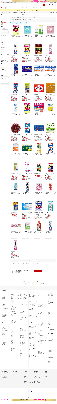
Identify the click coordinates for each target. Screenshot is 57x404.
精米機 (3, 326)
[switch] (8, 61)
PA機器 (21, 310)
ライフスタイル (22, 335)
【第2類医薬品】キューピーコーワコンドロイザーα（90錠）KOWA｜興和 (39, 174)
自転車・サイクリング (50, 293)
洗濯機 (34, 7)
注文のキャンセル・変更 (37, 376)
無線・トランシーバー (14, 308)
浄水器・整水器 (4, 342)
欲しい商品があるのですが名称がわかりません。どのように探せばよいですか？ (21, 270)
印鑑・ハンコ (49, 311)
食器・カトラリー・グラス (32, 295)
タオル (48, 318)
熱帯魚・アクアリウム (41, 336)
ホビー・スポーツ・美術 (23, 330)
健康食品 (30, 353)
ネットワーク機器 (13, 322)
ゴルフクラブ (49, 296)
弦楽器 (21, 319)
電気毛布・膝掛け (4, 314)
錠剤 (1, 45)
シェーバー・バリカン (14, 333)
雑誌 (20, 336)
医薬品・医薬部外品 (31, 327)
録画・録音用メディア (14, 297)
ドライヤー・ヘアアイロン (14, 331)
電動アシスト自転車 (50, 294)
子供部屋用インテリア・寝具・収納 (51, 345)
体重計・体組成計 (13, 348)
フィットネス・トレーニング (51, 302)
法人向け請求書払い (26, 381)
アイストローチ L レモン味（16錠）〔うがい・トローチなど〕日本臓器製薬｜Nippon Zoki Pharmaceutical (50, 114)
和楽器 (21, 320)
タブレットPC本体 (22, 294)
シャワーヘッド (13, 341)
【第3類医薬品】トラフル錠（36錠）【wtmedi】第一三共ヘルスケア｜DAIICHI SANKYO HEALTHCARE (39, 75)
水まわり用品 (31, 306)
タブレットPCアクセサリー (23, 297)
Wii (29, 321)
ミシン (3, 303)
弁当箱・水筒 (31, 300)
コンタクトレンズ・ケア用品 (32, 332)
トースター (3, 327)
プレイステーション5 (31, 310)
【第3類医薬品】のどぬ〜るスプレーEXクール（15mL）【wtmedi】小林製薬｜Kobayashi (27, 135)
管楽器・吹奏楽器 (22, 312)
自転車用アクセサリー (50, 295)
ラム (38, 296)
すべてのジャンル (2, 12)
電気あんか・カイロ (4, 315)
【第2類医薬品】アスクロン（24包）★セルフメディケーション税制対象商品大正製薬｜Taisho (39, 95)
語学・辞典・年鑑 (22, 342)
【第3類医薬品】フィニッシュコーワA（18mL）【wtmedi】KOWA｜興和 (15, 193)
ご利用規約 (46, 376)
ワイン (39, 294)
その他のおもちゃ (40, 318)
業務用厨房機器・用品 (32, 303)
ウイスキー (39, 293)
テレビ (37, 7)
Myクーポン (25, 377)
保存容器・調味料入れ (32, 296)
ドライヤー (17, 7)
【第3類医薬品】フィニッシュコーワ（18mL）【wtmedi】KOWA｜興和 (15, 174)
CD (20, 354)
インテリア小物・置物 (50, 357)
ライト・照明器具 (4, 306)
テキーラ (39, 301)
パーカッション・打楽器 (23, 317)
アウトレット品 (49, 360)
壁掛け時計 (49, 323)
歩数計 (12, 347)
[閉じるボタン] (55, 17)
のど (1, 36)
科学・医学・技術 (22, 343)
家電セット (8, 7)
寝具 (48, 334)
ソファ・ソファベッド (50, 339)
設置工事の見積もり (4, 377)
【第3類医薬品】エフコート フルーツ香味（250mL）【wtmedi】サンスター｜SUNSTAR (39, 36)
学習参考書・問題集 (22, 338)
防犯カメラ (39, 351)
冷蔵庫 (32, 7)
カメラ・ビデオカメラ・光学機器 (15, 296)
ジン (38, 295)
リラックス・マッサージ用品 (32, 356)
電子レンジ (41, 7)
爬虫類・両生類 (40, 341)
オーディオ (12, 294)
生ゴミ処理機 (3, 344)
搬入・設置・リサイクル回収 (5, 376)
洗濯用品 (49, 313)
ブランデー (39, 300)
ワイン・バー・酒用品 (32, 305)
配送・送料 (35, 372)
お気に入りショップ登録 (37, 377)
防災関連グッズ (40, 352)
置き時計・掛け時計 (50, 350)
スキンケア (30, 338)
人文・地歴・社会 (22, 337)
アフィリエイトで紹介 (37, 382)
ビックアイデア (13, 7)
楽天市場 (55, 2)
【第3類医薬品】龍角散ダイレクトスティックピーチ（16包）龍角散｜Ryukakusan (50, 36)
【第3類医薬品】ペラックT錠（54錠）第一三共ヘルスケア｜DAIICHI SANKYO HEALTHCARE (15, 36)
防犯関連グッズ (49, 361)
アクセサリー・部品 (13, 307)
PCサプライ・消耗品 (13, 321)
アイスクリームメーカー (5, 345)
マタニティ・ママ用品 (41, 323)
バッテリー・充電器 (22, 299)
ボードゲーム (40, 313)
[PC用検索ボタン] (44, 5)
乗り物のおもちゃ (40, 306)
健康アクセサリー (31, 355)
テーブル (49, 341)
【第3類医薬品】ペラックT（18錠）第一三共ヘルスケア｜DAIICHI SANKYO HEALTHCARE (27, 114)
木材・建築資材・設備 (41, 353)
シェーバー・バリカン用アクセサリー (15, 335)
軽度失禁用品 (31, 335)
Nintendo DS (30, 322)
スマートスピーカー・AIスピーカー (15, 310)
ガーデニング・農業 (40, 354)
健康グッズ (30, 354)
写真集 (21, 349)
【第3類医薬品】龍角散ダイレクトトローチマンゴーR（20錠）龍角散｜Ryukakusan (50, 95)
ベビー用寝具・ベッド (41, 325)
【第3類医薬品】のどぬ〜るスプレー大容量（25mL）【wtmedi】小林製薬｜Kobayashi (50, 154)
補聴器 (12, 343)
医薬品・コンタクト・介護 (9, 12)
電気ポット (3, 333)
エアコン (28, 7)
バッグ (48, 330)
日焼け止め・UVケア (31, 345)
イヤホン (21, 7)
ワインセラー (3, 335)
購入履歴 (25, 376)
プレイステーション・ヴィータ (33, 316)
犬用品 (39, 334)
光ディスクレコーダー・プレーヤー (15, 299)
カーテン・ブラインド (50, 348)
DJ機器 (21, 318)
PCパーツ (12, 327)
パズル (39, 311)
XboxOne (30, 314)
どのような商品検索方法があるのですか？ (17, 271)
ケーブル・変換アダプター (23, 298)
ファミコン (30, 323)
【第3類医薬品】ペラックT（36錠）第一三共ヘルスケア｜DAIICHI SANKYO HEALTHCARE (27, 56)
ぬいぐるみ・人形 (40, 304)
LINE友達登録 (36, 381)
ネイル (30, 343)
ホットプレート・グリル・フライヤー (6, 330)
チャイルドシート (40, 329)
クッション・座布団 (50, 340)
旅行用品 (49, 331)
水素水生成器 (3, 343)
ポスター (21, 350)
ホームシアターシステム (14, 302)
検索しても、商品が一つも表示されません (17, 272)
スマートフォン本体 (22, 293)
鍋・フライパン (31, 293)
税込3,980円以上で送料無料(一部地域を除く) (11, 2)
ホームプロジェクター (14, 300)
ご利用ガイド (38, 2)
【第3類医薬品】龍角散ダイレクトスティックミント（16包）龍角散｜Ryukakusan (27, 36)
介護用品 (30, 333)
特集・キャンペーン (15, 372)
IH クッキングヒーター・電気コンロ (6, 338)
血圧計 (12, 349)
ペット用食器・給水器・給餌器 (42, 340)
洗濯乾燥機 (3, 296)
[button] (1, 29)
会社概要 (52, 2)
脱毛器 (12, 336)
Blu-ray (21, 353)
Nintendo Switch (31, 309)
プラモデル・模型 (40, 307)
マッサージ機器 (13, 342)
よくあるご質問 (43, 2)
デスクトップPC (13, 314)
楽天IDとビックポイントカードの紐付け (28, 383)
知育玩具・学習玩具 (40, 305)
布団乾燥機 (3, 298)
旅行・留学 (21, 329)
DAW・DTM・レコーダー (23, 311)
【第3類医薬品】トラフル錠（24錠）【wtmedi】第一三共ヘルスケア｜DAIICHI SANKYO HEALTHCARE (50, 75)
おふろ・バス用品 (40, 324)
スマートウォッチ (50, 325)
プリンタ (12, 319)
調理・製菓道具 (31, 294)
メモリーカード (13, 306)
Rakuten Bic (4, 5)
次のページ (35, 260)
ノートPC (12, 315)
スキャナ (12, 320)
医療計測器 (30, 334)
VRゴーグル (21, 306)
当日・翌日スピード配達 (5, 372)
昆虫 (38, 342)
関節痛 (1, 37)
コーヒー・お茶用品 (31, 304)
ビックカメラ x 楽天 (3, 2)
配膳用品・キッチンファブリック (33, 301)
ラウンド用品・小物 (50, 300)
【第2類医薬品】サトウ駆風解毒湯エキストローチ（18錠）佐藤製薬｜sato (27, 232)
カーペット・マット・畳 (50, 349)
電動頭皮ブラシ (13, 340)
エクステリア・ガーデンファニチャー (42, 356)
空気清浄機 (24, 7)
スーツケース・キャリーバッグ (51, 329)
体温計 (12, 350)
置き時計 (49, 324)
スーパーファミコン (31, 324)
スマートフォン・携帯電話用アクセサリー (24, 296)
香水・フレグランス (31, 346)
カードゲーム (40, 312)
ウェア (48, 301)
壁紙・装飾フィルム (50, 351)
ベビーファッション (40, 322)
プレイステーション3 (31, 317)
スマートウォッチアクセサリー (24, 303)
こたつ (3, 313)
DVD (20, 355)
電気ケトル (3, 334)
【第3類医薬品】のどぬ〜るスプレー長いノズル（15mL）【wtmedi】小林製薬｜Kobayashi (16, 95)
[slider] (0, 29)
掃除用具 (49, 312)
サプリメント (31, 349)
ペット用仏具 (40, 343)
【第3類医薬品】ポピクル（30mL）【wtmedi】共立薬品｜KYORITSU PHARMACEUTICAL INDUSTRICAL (27, 95)
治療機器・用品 (31, 328)
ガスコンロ (3, 332)
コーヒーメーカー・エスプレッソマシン (6, 329)
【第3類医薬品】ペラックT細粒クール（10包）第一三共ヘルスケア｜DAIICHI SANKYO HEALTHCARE (39, 213)
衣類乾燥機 (3, 297)
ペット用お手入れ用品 (41, 335)
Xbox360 (30, 315)
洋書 (20, 345)
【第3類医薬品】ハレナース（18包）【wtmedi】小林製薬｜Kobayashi (38, 114)
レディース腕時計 (50, 322)
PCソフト (12, 328)
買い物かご (25, 372)
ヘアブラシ (12, 332)
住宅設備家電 (3, 305)
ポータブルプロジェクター (14, 311)
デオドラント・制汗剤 (32, 344)
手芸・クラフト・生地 (50, 314)
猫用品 (39, 333)
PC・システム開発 (22, 344)
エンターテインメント (23, 328)
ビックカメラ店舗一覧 (48, 2)
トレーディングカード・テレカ (42, 314)
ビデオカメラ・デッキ (14, 301)
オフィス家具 (49, 356)
